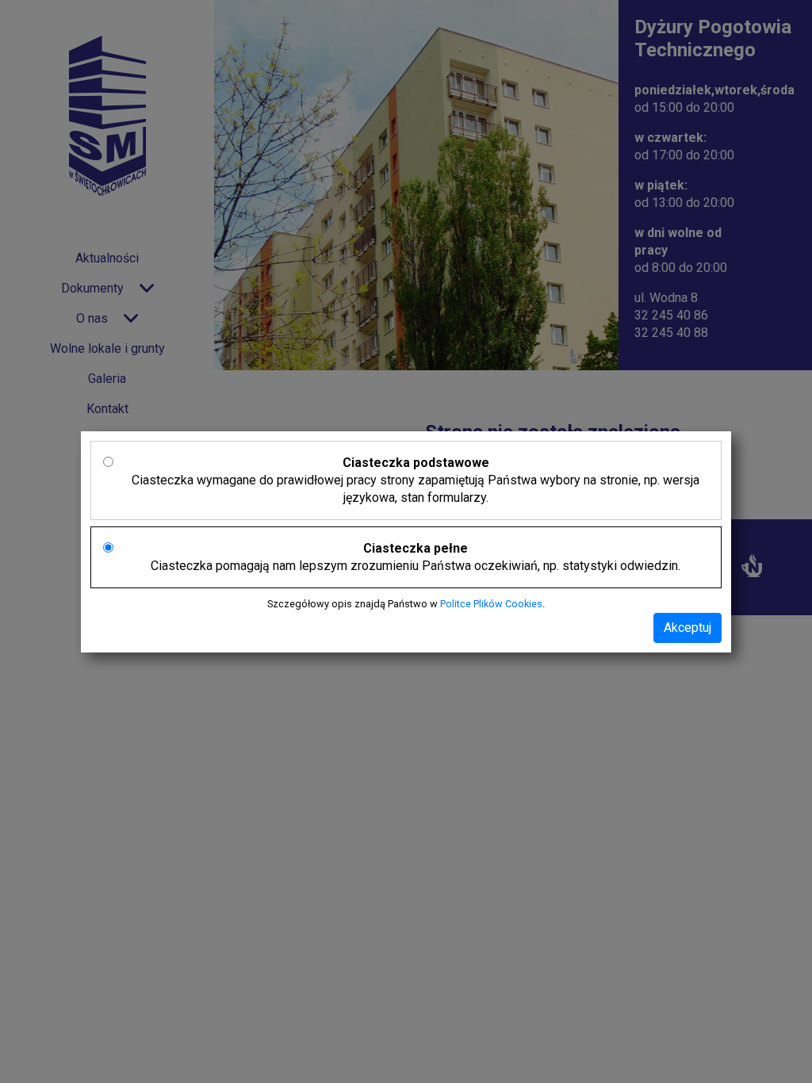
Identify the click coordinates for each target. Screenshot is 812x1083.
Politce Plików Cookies (491, 604)
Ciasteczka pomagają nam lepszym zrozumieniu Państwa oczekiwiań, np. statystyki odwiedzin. (415, 557)
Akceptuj (687, 627)
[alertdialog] (406, 541)
